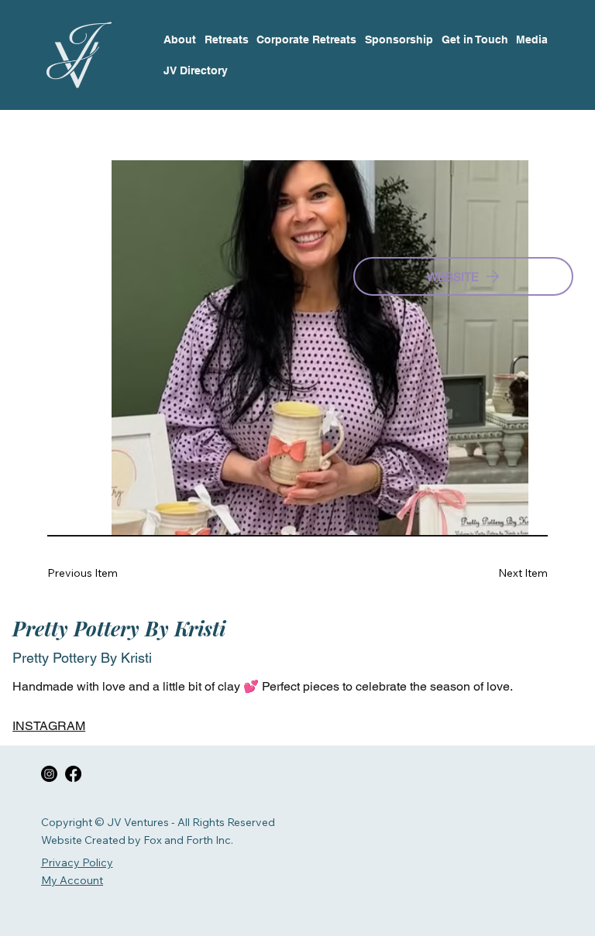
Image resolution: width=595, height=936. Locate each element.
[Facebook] (73, 774)
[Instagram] (49, 774)
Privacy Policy (77, 862)
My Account (72, 880)
